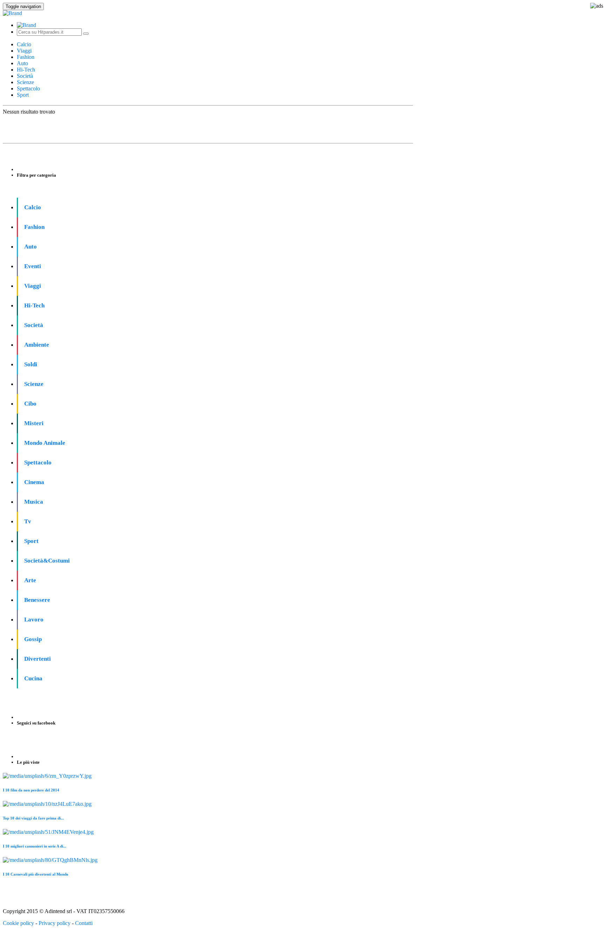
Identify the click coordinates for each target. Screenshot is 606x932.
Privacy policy (54, 923)
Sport (23, 95)
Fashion (25, 57)
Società (25, 76)
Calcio (24, 44)
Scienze (25, 82)
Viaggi (24, 51)
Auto (22, 63)
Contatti (84, 923)
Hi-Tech (26, 70)
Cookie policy (18, 923)
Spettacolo (28, 88)
